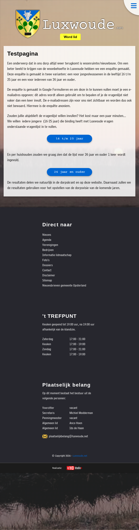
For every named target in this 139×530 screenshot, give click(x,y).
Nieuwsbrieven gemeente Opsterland (64, 285)
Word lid (70, 37)
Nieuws (46, 234)
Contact (46, 270)
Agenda (46, 240)
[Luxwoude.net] (69, 24)
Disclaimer (48, 275)
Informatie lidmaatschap (56, 255)
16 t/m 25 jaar (69, 139)
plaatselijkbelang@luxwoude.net (68, 436)
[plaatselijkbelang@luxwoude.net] (44, 436)
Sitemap (47, 280)
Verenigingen (50, 245)
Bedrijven (48, 250)
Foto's (45, 260)
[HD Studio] (74, 468)
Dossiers (47, 265)
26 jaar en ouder (69, 172)
